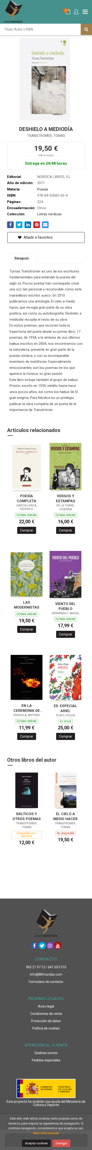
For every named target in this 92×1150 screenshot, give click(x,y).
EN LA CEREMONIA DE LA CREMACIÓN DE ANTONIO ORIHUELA (26, 708)
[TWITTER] (42, 945)
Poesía (42, 189)
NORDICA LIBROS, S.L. (54, 177)
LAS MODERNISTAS (26, 605)
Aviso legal (46, 1006)
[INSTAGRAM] (50, 945)
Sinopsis (21, 258)
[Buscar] (86, 29)
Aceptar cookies (36, 1143)
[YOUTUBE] (57, 945)
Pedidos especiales (46, 1060)
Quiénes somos (46, 1053)
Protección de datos (46, 1021)
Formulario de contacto (46, 982)
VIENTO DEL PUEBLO (65, 606)
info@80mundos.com (46, 974)
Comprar (26, 530)
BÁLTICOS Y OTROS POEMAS (27, 816)
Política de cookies (46, 1028)
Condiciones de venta (46, 1014)
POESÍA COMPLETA (26, 498)
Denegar (61, 1143)
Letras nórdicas (49, 214)
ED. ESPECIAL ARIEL (65, 708)
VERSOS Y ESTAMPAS (65, 498)
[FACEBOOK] (34, 945)
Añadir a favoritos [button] (38, 237)
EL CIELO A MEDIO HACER (65, 816)
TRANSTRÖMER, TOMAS (46, 136)
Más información (46, 1133)
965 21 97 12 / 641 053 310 (46, 967)
